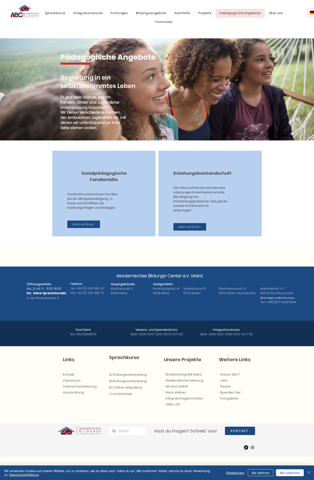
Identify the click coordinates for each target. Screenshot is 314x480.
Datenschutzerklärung (24, 475)
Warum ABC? (230, 374)
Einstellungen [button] (235, 473)
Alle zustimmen (290, 473)
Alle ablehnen (260, 473)
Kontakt (69, 374)
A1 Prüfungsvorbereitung (128, 374)
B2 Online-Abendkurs (125, 387)
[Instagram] (252, 447)
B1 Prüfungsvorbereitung (128, 381)
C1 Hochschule (120, 394)
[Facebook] (246, 447)
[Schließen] (308, 473)
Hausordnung (73, 392)
